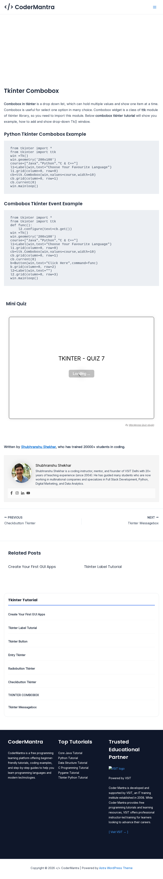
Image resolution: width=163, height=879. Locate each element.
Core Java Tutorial (70, 753)
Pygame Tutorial (68, 772)
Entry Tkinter (16, 655)
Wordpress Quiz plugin (141, 424)
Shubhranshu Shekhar (38, 447)
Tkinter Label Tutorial (22, 628)
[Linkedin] (22, 493)
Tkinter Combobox (23, 695)
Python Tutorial (68, 758)
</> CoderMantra (29, 7)
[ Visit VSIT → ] (118, 832)
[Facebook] (11, 493)
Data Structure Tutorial (72, 762)
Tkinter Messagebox (22, 707)
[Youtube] (28, 493)
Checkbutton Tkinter (22, 682)
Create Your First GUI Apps (26, 614)
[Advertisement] (81, 44)
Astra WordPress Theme (116, 868)
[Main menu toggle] (154, 7)
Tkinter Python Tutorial (73, 777)
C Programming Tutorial (73, 767)
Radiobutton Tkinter (21, 668)
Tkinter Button (17, 641)
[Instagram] (17, 493)
